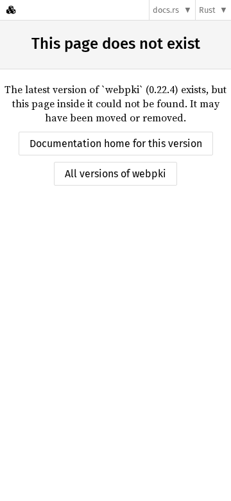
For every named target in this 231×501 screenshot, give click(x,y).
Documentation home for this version (116, 143)
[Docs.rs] (11, 10)
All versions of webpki (115, 174)
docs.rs (166, 10)
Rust (207, 10)
